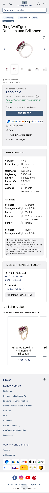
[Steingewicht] (21, 208)
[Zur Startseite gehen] (24, 4)
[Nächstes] (44, 49)
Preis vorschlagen (17, 139)
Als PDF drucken (15, 125)
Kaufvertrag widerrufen (14, 430)
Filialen (7, 379)
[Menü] (4, 4)
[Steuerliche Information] (37, 97)
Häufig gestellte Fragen (13, 396)
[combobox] (20, 10)
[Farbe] (21, 212)
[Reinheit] (21, 216)
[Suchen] (42, 10)
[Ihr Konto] (39, 4)
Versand (9, 102)
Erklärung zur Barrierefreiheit (15, 401)
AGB (5, 415)
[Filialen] (11, 3)
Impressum (8, 435)
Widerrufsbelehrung (11, 425)
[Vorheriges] (4, 49)
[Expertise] (17, 164)
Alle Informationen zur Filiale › (20, 295)
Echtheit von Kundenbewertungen (17, 406)
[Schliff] (21, 223)
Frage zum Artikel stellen (20, 135)
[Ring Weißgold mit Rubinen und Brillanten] (24, 49)
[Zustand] (17, 188)
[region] (24, 55)
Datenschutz (8, 420)
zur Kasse (24, 113)
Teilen (11, 130)
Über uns (7, 410)
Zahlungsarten (9, 455)
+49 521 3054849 (14, 288)
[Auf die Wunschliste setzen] (43, 37)
